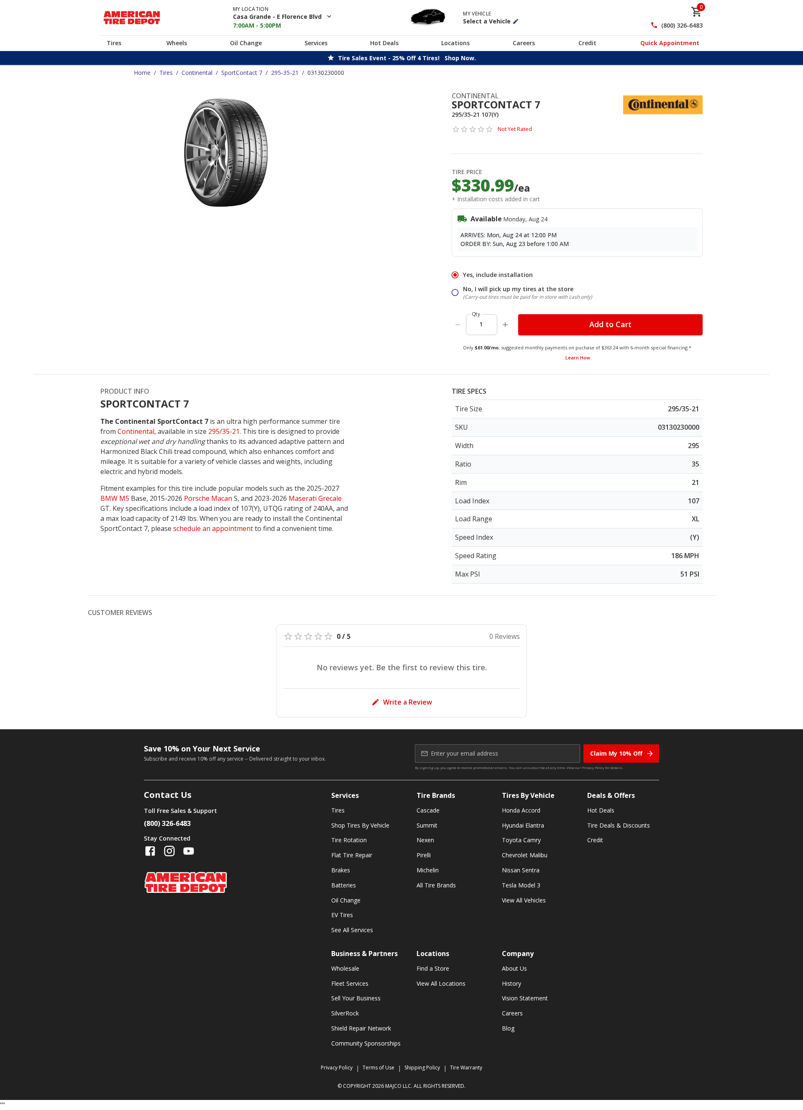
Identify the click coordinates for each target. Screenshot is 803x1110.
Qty (476, 314)
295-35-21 (285, 73)
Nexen (425, 840)
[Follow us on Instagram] (169, 851)
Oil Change (246, 43)
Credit (587, 43)
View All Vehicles (524, 900)
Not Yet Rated (515, 129)
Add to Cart (610, 324)
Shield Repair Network (361, 1028)
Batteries (343, 885)
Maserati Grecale (315, 498)
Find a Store (433, 968)
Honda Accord (521, 810)
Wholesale (345, 968)
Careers (524, 43)
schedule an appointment (213, 528)
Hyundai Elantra (523, 825)
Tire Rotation (349, 840)
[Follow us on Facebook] (150, 851)
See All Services (352, 930)
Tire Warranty (466, 1067)
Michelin (428, 870)
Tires (114, 43)
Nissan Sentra (521, 870)
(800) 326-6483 (682, 25)
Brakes (340, 870)
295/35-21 (224, 431)
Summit (427, 825)
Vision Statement (525, 998)
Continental (197, 73)
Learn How (577, 357)
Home (142, 73)
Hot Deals (384, 43)
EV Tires (342, 915)
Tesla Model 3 (521, 885)
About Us (514, 968)
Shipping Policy (422, 1067)
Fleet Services (349, 983)
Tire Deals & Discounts (618, 825)
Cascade (428, 810)
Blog (508, 1028)
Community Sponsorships (366, 1043)
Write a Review (407, 702)
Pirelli (424, 855)
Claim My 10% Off (616, 753)
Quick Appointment (669, 43)
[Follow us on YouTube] (188, 851)
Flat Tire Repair (351, 855)
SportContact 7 (241, 73)
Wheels (176, 43)
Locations (455, 43)
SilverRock (345, 1013)
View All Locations (441, 983)
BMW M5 (114, 498)
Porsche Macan (208, 498)
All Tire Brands (436, 885)
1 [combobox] (481, 324)
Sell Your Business (356, 998)
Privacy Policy (593, 767)
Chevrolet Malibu (524, 855)
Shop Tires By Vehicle (360, 825)
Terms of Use (378, 1067)
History (511, 983)
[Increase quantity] (505, 324)
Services (315, 43)
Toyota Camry (521, 840)
